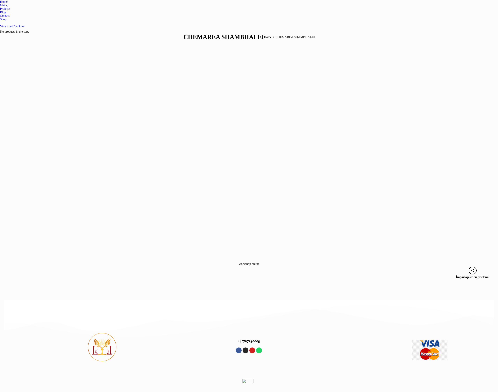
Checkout (19, 26)
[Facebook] (239, 350)
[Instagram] (245, 350)
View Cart (6, 26)
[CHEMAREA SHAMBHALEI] (249, 155)
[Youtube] (252, 350)
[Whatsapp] (259, 350)
